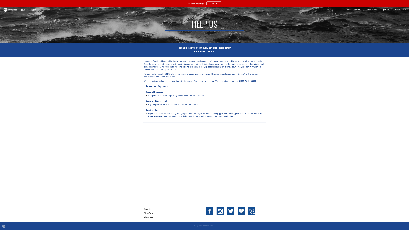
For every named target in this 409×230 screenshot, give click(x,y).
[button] (406, 9)
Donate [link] (397, 10)
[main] (204, 25)
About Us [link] (357, 10)
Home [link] (348, 10)
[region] (204, 3)
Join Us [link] (386, 10)
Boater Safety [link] (372, 10)
